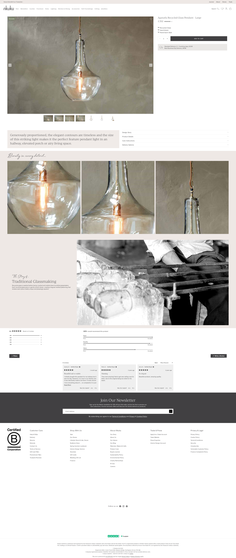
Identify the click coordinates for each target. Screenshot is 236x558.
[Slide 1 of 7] (48, 118)
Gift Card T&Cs (34, 452)
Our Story (113, 434)
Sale (71, 434)
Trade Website (154, 437)
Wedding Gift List (75, 458)
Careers (112, 466)
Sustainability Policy (116, 455)
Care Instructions (128, 141)
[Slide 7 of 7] (112, 118)
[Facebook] (120, 506)
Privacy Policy (195, 434)
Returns (32, 440)
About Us (113, 437)
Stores (224, 2)
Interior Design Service (77, 449)
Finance (72, 460)
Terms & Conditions (119, 416)
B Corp (112, 463)
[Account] (226, 9)
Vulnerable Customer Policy (199, 449)
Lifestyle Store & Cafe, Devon (79, 440)
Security (193, 443)
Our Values (113, 440)
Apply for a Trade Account (158, 434)
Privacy (132, 416)
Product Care (114, 449)
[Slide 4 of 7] (80, 118)
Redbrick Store (75, 443)
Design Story (126, 132)
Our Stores (73, 437)
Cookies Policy (141, 416)
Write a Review (220, 356)
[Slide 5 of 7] (91, 118)
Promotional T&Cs (35, 455)
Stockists (73, 452)
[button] (195, 21)
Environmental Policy (117, 458)
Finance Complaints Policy (199, 452)
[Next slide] (150, 65)
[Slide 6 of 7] (101, 118)
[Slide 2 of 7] (59, 118)
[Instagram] (123, 506)
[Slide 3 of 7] (69, 118)
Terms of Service (35, 449)
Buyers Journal (115, 452)
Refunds (32, 443)
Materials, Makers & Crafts (118, 446)
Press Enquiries (155, 440)
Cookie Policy (195, 437)
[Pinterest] (127, 506)
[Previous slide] (10, 65)
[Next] (171, 377)
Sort (156, 363)
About (218, 2)
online (131, 553)
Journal (211, 2)
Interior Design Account (158, 443)
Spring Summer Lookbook (78, 446)
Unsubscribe (195, 446)
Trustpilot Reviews (35, 458)
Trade (230, 2)
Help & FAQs (34, 434)
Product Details (127, 136)
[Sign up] (170, 411)
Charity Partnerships (116, 460)
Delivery (32, 437)
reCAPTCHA (109, 556)
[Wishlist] (222, 9)
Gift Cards (73, 455)
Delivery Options (128, 145)
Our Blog (113, 443)
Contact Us (33, 446)
